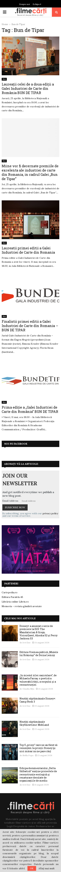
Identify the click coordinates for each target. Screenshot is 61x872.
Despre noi (24, 4)
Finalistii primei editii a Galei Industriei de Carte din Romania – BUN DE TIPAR (30, 325)
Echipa (36, 4)
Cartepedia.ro (9, 592)
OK (32, 868)
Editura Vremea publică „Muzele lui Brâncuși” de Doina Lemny (38, 653)
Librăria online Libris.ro (15, 601)
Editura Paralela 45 (12, 597)
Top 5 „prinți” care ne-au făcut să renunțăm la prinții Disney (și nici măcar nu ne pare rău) (38, 748)
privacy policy (50, 513)
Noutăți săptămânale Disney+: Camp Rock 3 (37, 700)
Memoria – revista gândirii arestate (22, 606)
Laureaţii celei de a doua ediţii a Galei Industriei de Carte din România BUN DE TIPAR (28, 88)
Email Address (10, 500)
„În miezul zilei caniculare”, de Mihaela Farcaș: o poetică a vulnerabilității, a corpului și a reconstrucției (38, 680)
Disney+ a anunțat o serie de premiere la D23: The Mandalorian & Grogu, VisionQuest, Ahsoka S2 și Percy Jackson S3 (38, 632)
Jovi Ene (26, 642)
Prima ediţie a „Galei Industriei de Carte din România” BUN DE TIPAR (30, 409)
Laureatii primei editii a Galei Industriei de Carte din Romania (28, 250)
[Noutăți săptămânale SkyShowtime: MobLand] (10, 729)
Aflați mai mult (46, 868)
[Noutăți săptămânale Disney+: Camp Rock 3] (10, 706)
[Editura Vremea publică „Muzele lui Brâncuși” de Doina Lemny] (10, 659)
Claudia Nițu (28, 688)
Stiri (4, 79)
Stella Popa (28, 755)
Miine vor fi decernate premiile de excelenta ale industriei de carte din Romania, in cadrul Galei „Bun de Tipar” (30, 172)
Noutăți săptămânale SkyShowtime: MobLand (34, 723)
